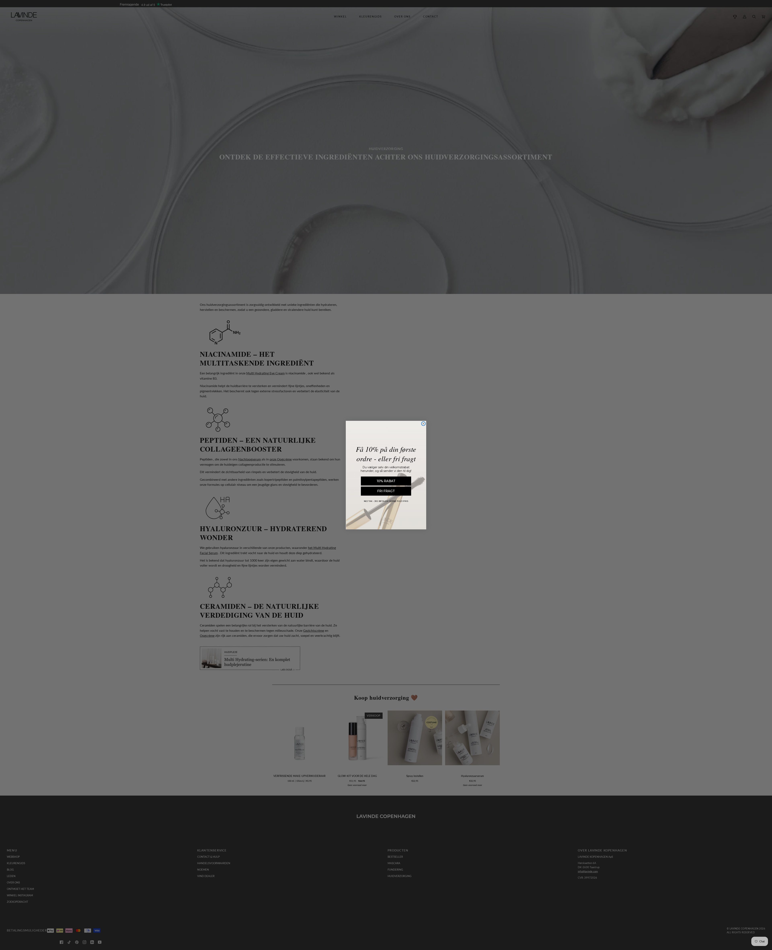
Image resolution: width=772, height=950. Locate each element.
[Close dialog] (423, 424)
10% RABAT (386, 481)
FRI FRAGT (386, 491)
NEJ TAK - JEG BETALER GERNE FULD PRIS (386, 501)
